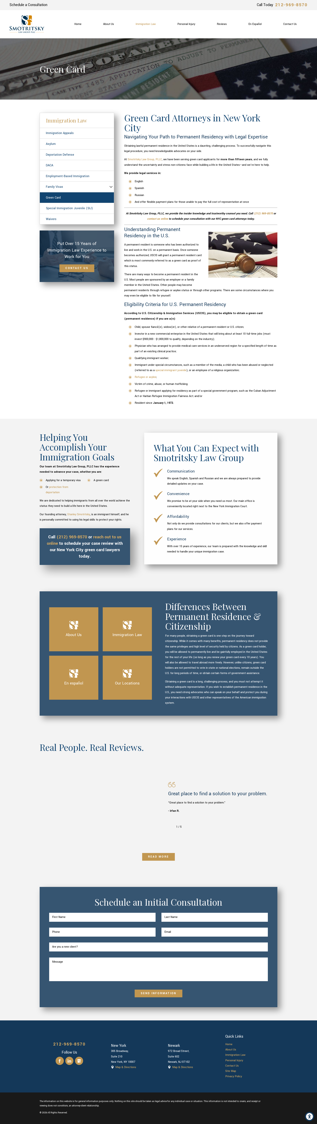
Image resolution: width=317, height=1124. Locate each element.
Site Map (230, 1071)
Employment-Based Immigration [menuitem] (67, 176)
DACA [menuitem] (49, 165)
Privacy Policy (233, 1076)
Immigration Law (235, 1055)
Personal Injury (234, 1060)
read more (158, 857)
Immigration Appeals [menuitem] (60, 133)
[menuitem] (77, 24)
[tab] (111, 186)
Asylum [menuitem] (51, 144)
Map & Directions (125, 1067)
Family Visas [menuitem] (54, 187)
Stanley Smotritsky (78, 514)
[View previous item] (171, 827)
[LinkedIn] (69, 1061)
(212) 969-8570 (263, 213)
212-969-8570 (291, 5)
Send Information (158, 993)
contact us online (157, 219)
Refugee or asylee (145, 377)
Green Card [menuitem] (53, 197)
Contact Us (232, 1066)
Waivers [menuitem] (51, 219)
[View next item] (187, 827)
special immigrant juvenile (170, 370)
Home (228, 1044)
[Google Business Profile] (79, 1061)
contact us (76, 268)
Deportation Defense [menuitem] (60, 155)
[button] (309, 1116)
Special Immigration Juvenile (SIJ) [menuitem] (69, 208)
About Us (230, 1050)
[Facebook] (60, 1061)
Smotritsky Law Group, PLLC (145, 159)
